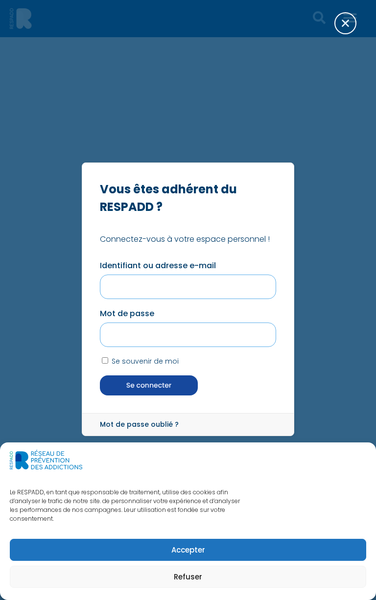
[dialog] (188, 300)
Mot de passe (127, 313)
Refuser (188, 577)
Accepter (188, 550)
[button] (351, 29)
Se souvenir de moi (144, 361)
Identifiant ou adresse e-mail (158, 265)
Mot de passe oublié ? (139, 424)
